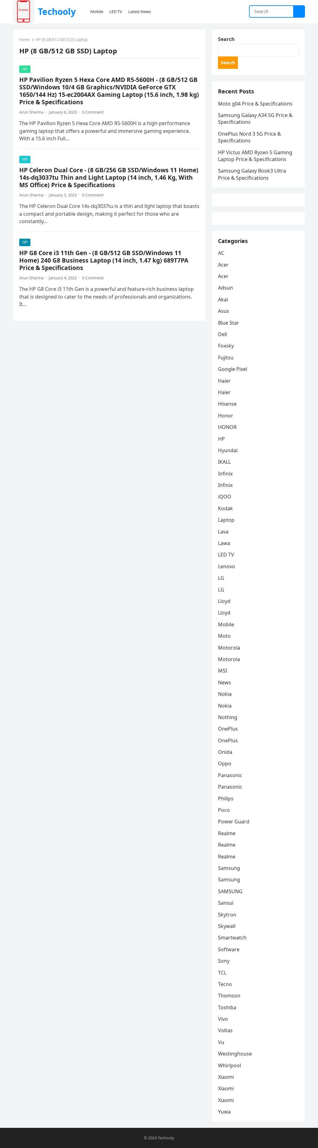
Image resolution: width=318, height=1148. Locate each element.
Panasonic (230, 775)
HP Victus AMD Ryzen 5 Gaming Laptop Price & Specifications (255, 156)
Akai (223, 299)
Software (228, 949)
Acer (223, 264)
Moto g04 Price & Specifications (255, 103)
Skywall (226, 926)
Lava (223, 531)
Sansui (226, 902)
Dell (222, 334)
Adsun (225, 287)
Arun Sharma (31, 112)
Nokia (225, 694)
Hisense (227, 403)
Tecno (225, 984)
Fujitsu (226, 357)
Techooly (57, 11)
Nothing (227, 717)
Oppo (224, 763)
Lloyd (224, 601)
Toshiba (227, 1007)
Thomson (229, 995)
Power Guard (233, 821)
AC (221, 253)
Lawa (224, 543)
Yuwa (224, 1111)
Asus (223, 311)
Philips (226, 798)
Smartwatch (232, 937)
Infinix (225, 473)
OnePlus (228, 728)
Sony (223, 960)
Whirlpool (229, 1065)
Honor (225, 415)
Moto (224, 636)
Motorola (229, 647)
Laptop (226, 519)
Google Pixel (232, 369)
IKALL (224, 461)
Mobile (226, 624)
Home (24, 39)
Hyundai (228, 450)
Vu (221, 1042)
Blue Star (228, 322)
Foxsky (226, 345)
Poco (224, 810)
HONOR (227, 427)
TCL (222, 972)
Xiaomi (226, 1077)
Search (226, 39)
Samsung (229, 868)
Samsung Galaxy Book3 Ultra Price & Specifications (252, 174)
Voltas (225, 1030)
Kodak (225, 508)
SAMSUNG (230, 891)
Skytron (227, 914)
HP (24, 69)
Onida (225, 752)
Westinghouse (235, 1053)
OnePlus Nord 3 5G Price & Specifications (249, 137)
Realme (226, 833)
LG (221, 577)
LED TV (226, 554)
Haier (224, 380)
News (224, 682)
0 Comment (93, 112)
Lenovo (226, 566)
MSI (222, 670)
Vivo (223, 1018)
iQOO (224, 496)
